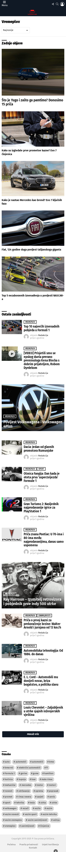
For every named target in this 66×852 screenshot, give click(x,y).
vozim (49, 808)
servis (52, 796)
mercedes (26, 785)
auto (7, 761)
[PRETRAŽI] (57, 4)
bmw (51, 761)
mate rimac (47, 779)
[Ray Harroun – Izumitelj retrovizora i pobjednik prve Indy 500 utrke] (33, 585)
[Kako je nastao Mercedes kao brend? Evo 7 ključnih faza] (33, 178)
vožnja (56, 820)
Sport (41, 469)
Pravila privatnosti (28, 844)
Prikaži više (33, 734)
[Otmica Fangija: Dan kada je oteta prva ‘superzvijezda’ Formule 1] (12, 474)
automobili (37, 761)
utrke (54, 802)
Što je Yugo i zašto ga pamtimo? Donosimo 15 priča (32, 102)
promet (8, 796)
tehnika (20, 802)
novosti (9, 791)
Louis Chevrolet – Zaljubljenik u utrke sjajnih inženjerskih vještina (43, 711)
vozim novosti (12, 814)
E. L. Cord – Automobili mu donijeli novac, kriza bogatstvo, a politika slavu (41, 680)
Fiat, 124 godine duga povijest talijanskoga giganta (31, 249)
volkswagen (11, 808)
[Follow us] (52, 4)
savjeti (40, 796)
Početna (11, 844)
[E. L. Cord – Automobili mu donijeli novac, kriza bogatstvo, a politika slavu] (12, 678)
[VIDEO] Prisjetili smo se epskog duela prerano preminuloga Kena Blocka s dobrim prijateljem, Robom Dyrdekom (42, 360)
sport (7, 802)
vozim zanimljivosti (37, 820)
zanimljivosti (27, 826)
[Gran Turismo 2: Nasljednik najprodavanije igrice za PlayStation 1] (12, 504)
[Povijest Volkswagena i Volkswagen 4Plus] (33, 407)
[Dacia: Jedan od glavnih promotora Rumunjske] (12, 447)
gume (35, 773)
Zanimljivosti (44, 615)
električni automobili (29, 767)
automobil (21, 761)
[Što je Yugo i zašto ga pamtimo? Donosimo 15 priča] (33, 72)
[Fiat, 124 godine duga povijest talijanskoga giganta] (33, 228)
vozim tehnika (49, 814)
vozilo (38, 808)
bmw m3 (9, 767)
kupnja (22, 779)
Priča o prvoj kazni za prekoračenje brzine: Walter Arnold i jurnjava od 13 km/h (42, 623)
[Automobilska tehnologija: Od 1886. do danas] (12, 651)
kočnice (9, 779)
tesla (32, 802)
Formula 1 (10, 773)
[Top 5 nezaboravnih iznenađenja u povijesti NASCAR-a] (33, 274)
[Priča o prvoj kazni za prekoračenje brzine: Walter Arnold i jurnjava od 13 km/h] (12, 620)
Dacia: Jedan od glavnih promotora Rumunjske (39, 449)
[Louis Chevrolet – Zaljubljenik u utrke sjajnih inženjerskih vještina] (12, 708)
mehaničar (10, 785)
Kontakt (33, 847)
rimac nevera (24, 796)
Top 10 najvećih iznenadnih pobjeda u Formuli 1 (41, 328)
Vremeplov (30, 322)
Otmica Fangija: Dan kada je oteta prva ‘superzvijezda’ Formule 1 (42, 477)
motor (40, 785)
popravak (53, 791)
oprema (39, 791)
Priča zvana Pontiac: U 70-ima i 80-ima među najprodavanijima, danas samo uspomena (44, 539)
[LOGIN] (62, 4)
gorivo (24, 773)
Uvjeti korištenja (50, 844)
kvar (33, 779)
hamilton (48, 773)
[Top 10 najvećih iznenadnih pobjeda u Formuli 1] (12, 327)
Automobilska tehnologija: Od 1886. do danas (43, 652)
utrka (43, 802)
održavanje (24, 791)
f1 (47, 767)
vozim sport (31, 814)
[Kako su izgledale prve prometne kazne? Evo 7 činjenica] (33, 128)
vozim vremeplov (13, 820)
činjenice (44, 826)
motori (52, 785)
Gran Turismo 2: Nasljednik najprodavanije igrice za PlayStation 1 (41, 507)
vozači (26, 808)
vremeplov (10, 826)
